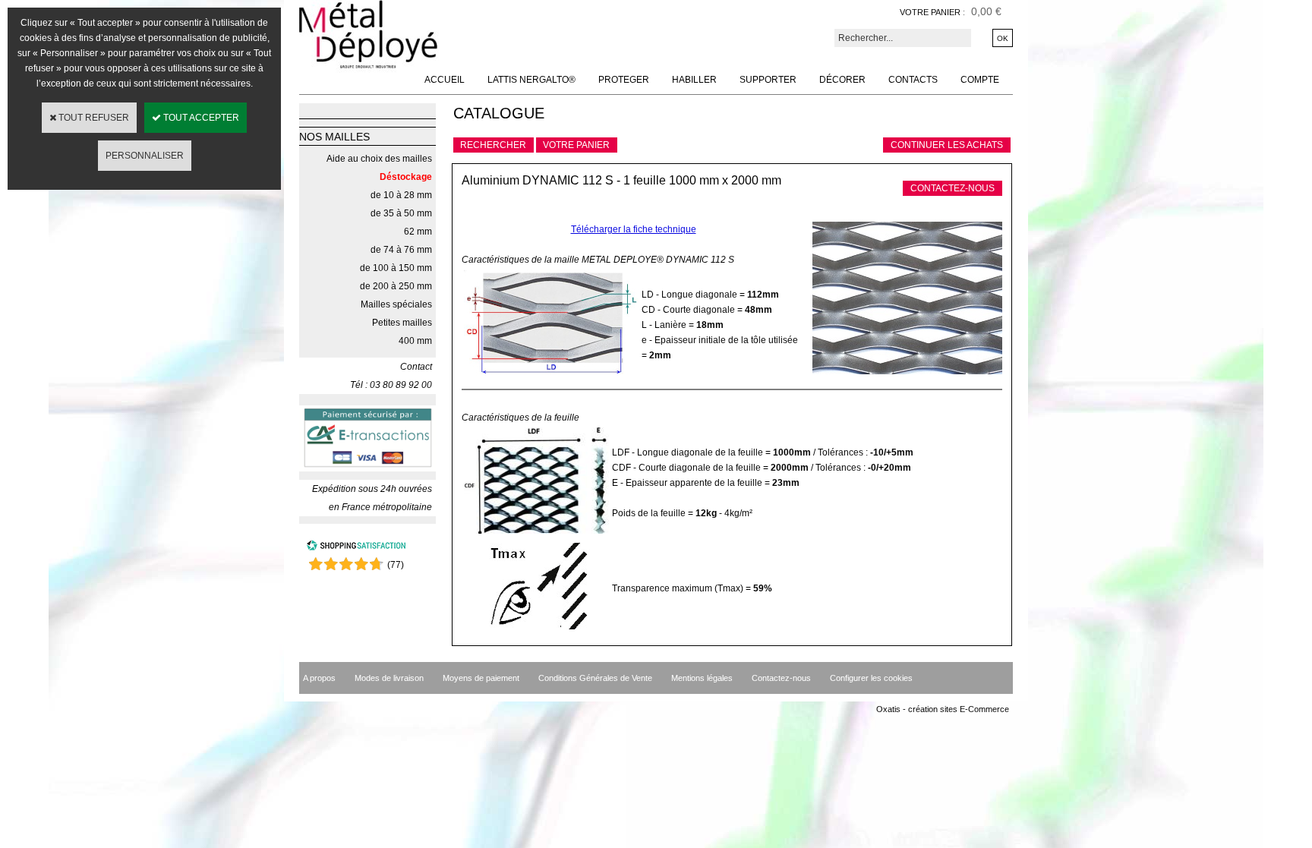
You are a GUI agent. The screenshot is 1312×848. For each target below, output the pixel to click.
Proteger (623, 79)
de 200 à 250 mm (396, 286)
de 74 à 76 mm (401, 249)
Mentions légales (702, 677)
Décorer (842, 79)
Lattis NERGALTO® (531, 79)
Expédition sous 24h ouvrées (372, 489)
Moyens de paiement (481, 677)
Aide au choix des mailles (379, 158)
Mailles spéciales (396, 304)
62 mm (418, 231)
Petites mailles (402, 322)
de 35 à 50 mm (401, 213)
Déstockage (406, 177)
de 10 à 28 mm (401, 195)
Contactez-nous (781, 677)
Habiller (694, 79)
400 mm (415, 341)
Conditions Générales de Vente (595, 677)
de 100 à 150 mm (396, 268)
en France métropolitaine (380, 507)
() (395, 565)
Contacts (913, 79)
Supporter (768, 79)
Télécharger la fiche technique (633, 229)
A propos (319, 677)
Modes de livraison (389, 677)
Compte (979, 79)
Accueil (444, 79)
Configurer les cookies (871, 677)
